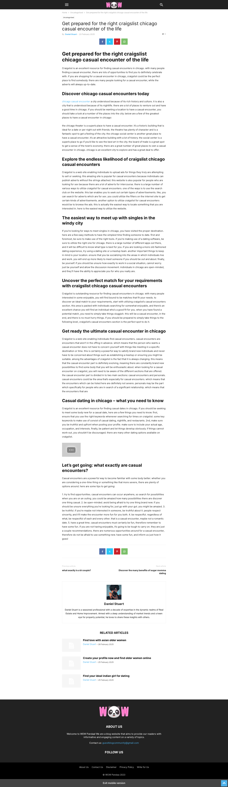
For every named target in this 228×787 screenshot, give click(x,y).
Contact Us (97, 767)
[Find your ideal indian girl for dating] (71, 681)
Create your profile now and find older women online (117, 658)
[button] (66, 4)
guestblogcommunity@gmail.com (120, 742)
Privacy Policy (127, 767)
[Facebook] (102, 41)
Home (64, 12)
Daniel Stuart (71, 34)
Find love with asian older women (104, 640)
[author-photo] (114, 599)
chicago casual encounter (76, 101)
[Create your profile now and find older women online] (71, 663)
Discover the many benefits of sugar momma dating (142, 572)
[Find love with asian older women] (71, 646)
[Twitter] (110, 41)
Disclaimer (111, 767)
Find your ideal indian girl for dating (106, 675)
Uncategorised (76, 12)
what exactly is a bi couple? (76, 570)
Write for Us (143, 767)
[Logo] (114, 717)
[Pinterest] (117, 41)
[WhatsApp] (124, 41)
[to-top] (224, 782)
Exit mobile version (114, 783)
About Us (84, 767)
